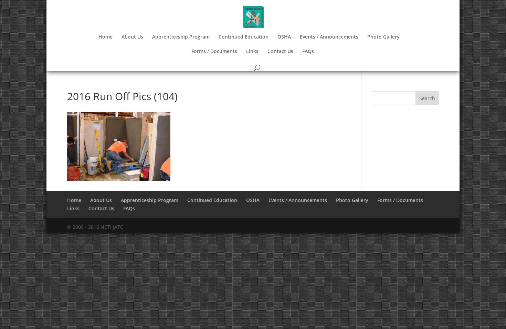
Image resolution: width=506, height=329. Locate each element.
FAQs (308, 51)
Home (105, 37)
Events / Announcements (329, 37)
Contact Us (280, 51)
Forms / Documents (214, 51)
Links (252, 51)
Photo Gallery (383, 37)
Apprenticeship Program (181, 37)
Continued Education (243, 37)
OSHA (284, 37)
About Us (132, 37)
